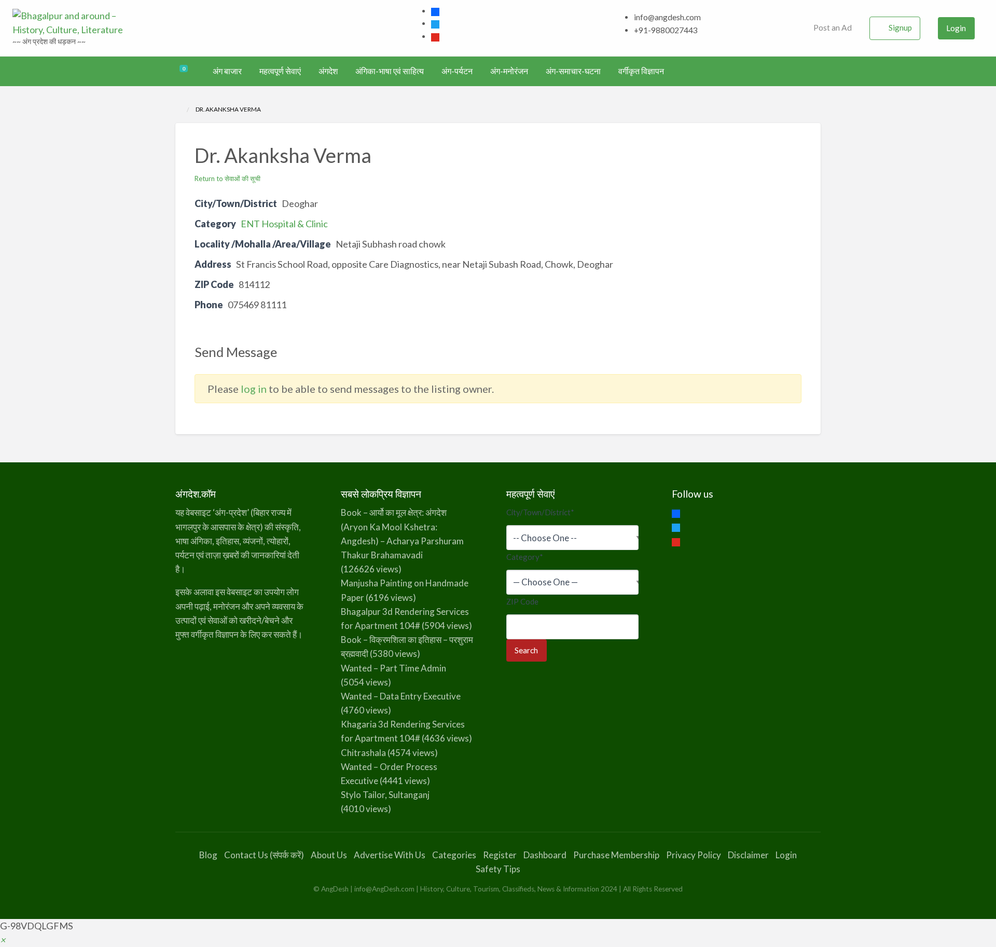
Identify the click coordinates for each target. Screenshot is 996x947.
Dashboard (544, 854)
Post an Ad (832, 27)
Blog (208, 854)
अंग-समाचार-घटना (573, 71)
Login (956, 28)
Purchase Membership (616, 854)
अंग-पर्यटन (457, 71)
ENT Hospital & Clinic (284, 223)
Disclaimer (748, 854)
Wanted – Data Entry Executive (401, 696)
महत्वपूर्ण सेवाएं (280, 71)
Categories (454, 854)
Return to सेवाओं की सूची (227, 178)
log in (254, 388)
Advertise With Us (389, 854)
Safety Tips (498, 868)
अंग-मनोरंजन (509, 71)
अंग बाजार (227, 71)
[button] (2, 939)
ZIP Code (522, 601)
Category (524, 556)
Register (500, 854)
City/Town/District (540, 512)
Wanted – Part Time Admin (393, 668)
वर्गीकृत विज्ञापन (641, 71)
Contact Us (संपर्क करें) (264, 854)
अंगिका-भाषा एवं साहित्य (389, 71)
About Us (329, 854)
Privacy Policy (693, 854)
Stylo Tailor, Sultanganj (385, 794)
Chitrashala (363, 752)
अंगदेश (328, 71)
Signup (900, 27)
